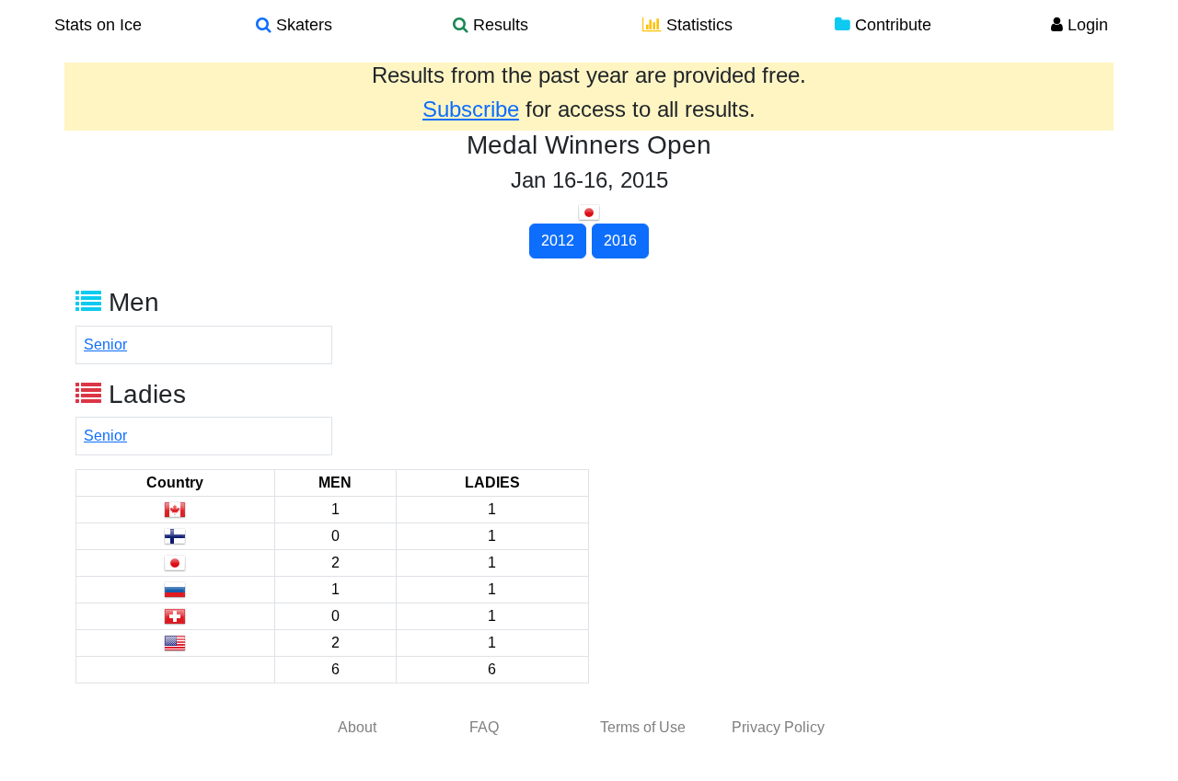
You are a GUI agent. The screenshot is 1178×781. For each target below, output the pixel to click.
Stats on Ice (98, 25)
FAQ (484, 727)
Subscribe (470, 109)
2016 (620, 240)
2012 (557, 240)
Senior (105, 344)
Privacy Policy (778, 727)
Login (1085, 25)
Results (498, 25)
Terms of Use (643, 727)
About (357, 727)
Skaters (301, 25)
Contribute (890, 25)
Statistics (697, 25)
